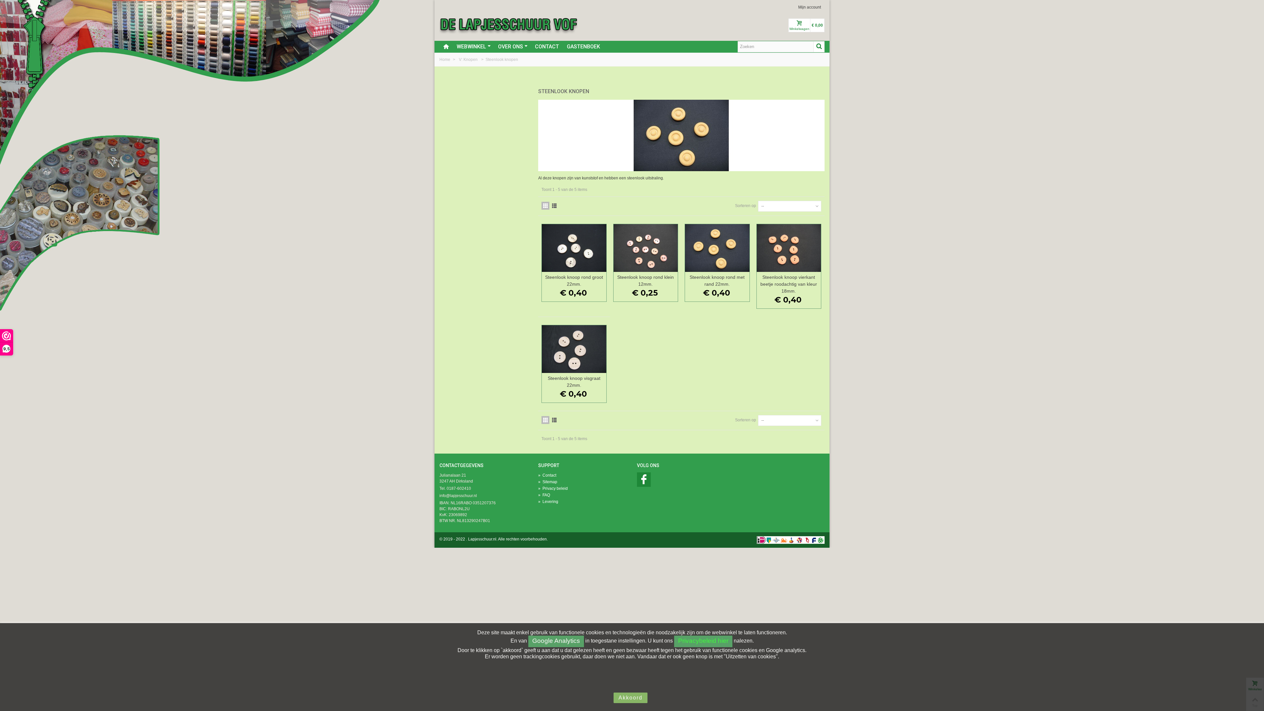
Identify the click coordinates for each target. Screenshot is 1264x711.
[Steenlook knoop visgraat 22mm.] (574, 349)
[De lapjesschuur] (508, 24)
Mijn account (809, 7)
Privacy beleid (553, 488)
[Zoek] (819, 46)
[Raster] (545, 206)
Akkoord (631, 697)
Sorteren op (745, 205)
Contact (547, 46)
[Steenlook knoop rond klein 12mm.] (646, 248)
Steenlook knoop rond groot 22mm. (574, 281)
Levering (548, 501)
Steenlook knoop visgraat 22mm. (574, 382)
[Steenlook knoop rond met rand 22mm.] (717, 248)
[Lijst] (554, 206)
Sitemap (547, 482)
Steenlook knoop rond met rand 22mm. (717, 281)
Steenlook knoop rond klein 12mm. (645, 281)
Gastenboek (583, 46)
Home (445, 59)
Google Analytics (556, 640)
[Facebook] (644, 479)
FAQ (544, 495)
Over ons (510, 46)
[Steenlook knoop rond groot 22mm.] (574, 248)
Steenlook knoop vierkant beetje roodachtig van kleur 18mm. (788, 284)
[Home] (446, 47)
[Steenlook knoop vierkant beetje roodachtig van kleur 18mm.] (789, 248)
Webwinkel (471, 46)
